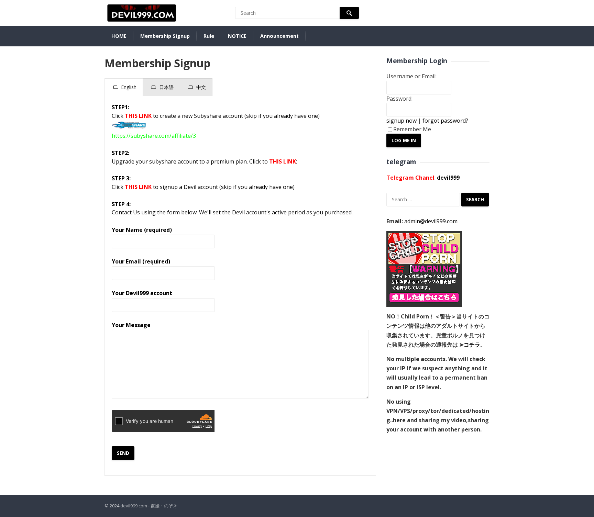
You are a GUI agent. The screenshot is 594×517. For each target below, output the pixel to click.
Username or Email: (411, 76)
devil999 (448, 177)
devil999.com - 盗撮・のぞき (148, 506)
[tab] (123, 87)
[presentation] (123, 87)
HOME (118, 36)
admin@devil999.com (431, 221)
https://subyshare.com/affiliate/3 (154, 135)
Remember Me (412, 129)
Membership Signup (165, 36)
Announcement (279, 36)
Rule (209, 36)
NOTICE (237, 36)
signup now (401, 120)
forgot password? (445, 120)
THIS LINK (138, 116)
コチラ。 (475, 344)
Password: (399, 98)
